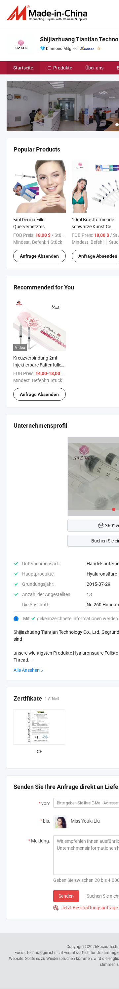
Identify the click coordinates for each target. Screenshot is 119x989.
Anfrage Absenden (39, 256)
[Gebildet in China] (48, 13)
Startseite (23, 67)
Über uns (94, 67)
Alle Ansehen (27, 670)
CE (39, 751)
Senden (66, 896)
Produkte (62, 67)
